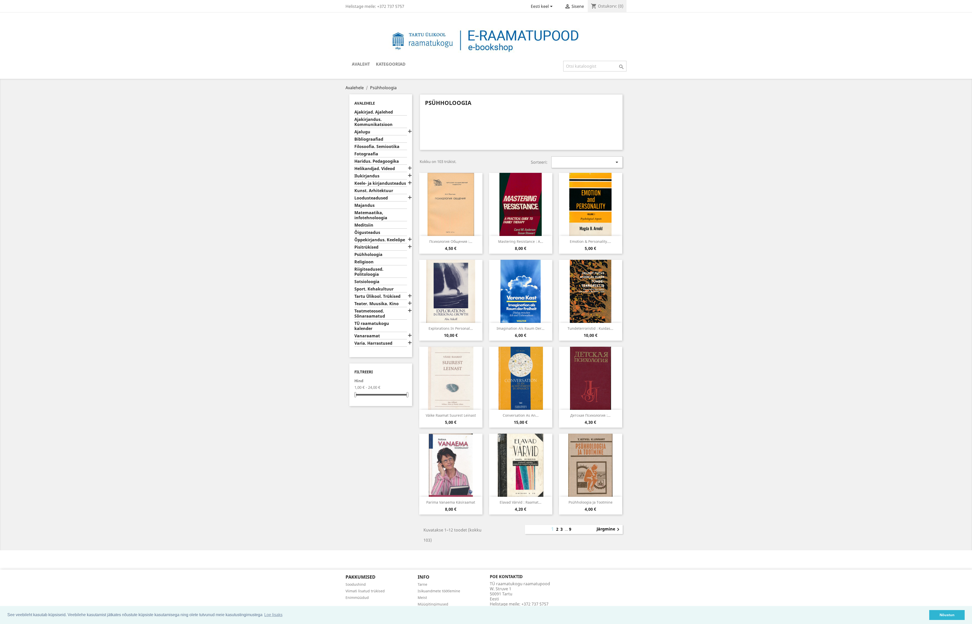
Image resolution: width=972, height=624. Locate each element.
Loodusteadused (371, 198)
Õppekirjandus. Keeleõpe (379, 240)
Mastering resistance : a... (520, 241)
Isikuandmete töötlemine (439, 591)
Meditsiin (363, 225)
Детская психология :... (590, 415)
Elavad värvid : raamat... (520, 502)
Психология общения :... (450, 241)
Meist (422, 597)
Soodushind (356, 584)
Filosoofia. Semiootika (376, 146)
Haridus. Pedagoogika (376, 161)
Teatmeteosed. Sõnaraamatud (369, 313)
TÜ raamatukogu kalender (371, 326)
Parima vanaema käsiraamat (450, 502)
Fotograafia (366, 154)
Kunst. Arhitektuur (373, 190)
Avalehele (364, 103)
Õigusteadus (367, 232)
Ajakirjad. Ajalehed (373, 112)
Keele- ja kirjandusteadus (380, 183)
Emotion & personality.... (590, 241)
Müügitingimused (433, 604)
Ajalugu (362, 132)
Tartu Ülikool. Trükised (377, 296)
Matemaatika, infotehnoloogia (370, 215)
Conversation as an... (521, 415)
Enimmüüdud (357, 597)
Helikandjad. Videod (374, 168)
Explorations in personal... (451, 328)
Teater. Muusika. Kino (376, 303)
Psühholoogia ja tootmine (591, 502)
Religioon (364, 262)
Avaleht (361, 64)
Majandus (364, 205)
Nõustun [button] (947, 615)
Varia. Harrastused (373, 343)
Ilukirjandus (366, 176)
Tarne (422, 584)
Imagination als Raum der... (520, 328)
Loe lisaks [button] (273, 615)
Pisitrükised (366, 247)
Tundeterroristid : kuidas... (590, 328)
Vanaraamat (367, 336)
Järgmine (609, 529)
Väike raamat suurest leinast (451, 415)
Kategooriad (391, 64)
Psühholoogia (368, 254)
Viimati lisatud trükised (365, 591)
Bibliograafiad (368, 139)
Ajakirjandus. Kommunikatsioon (373, 122)
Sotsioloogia (366, 281)
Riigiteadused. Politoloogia (368, 272)
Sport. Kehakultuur (374, 289)
